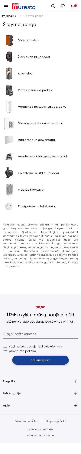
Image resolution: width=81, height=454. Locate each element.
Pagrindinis (9, 16)
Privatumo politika (26, 421)
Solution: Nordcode (40, 429)
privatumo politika (22, 351)
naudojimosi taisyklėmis (42, 346)
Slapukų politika (56, 421)
